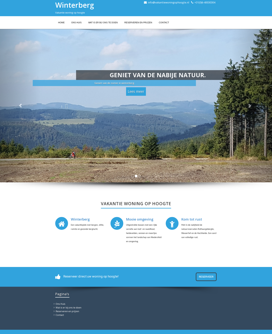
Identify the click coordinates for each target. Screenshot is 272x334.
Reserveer (206, 276)
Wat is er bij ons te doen (103, 22)
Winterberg (74, 5)
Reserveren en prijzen (138, 22)
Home (61, 22)
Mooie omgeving (139, 219)
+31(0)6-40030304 (205, 2)
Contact (164, 22)
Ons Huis (76, 22)
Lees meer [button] (136, 91)
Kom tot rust (191, 219)
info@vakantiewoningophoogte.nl (168, 2)
